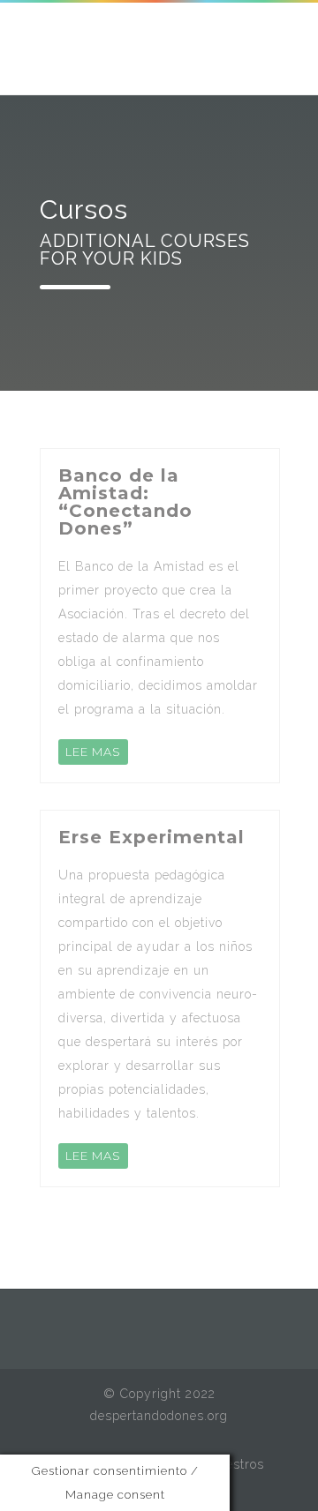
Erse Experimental (151, 837)
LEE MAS (93, 751)
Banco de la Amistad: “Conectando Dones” (125, 502)
